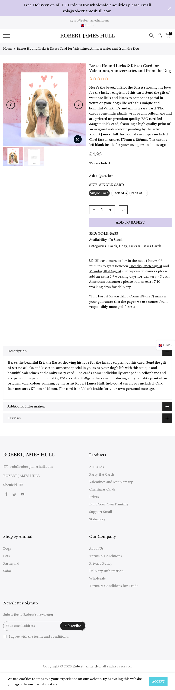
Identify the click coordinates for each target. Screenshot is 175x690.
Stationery (97, 519)
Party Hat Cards (101, 474)
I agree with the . (39, 636)
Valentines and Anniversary (111, 482)
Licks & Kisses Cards (145, 246)
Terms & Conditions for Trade (113, 586)
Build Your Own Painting (108, 504)
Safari (8, 571)
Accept (158, 681)
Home (7, 48)
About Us (96, 549)
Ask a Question (101, 176)
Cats (6, 556)
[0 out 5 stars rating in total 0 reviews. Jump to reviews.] (99, 79)
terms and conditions (51, 636)
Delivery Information (106, 571)
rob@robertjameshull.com (91, 20)
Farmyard (11, 563)
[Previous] (10, 104)
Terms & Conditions (105, 556)
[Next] (78, 104)
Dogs (123, 246)
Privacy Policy (100, 563)
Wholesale (97, 578)
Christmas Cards (102, 489)
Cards (112, 246)
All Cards (96, 467)
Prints (94, 497)
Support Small (100, 512)
